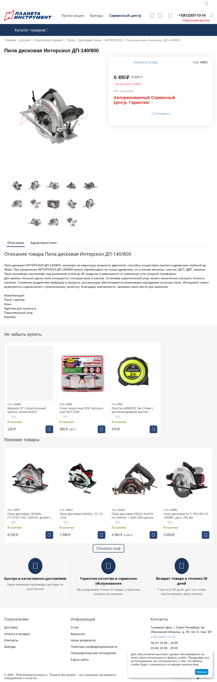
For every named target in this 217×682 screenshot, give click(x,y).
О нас (75, 627)
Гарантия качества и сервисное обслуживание (108, 581)
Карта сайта (80, 660)
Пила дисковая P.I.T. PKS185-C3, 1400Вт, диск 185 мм (186, 515)
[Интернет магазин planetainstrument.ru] (28, 15)
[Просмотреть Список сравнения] (160, 15)
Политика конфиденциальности (94, 647)
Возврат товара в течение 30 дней (181, 581)
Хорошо (201, 671)
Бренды (96, 15)
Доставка (11, 627)
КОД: (196, 62)
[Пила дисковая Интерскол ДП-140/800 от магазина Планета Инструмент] (53, 116)
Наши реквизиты (83, 640)
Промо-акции (72, 15)
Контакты (11, 640)
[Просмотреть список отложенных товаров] (152, 15)
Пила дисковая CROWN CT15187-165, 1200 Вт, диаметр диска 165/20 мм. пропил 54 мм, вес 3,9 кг (29, 515)
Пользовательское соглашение (93, 653)
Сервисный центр (125, 15)
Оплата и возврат (17, 634)
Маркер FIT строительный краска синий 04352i (26, 410)
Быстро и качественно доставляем (35, 578)
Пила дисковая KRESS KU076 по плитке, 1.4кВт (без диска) (132, 515)
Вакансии (78, 634)
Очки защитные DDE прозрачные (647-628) (82, 410)
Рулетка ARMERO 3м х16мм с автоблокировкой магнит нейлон (132, 410)
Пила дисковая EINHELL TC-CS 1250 (81, 515)
